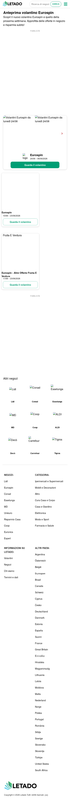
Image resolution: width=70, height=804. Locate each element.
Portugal (39, 719)
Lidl (6, 481)
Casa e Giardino (43, 506)
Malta (38, 694)
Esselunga (9, 500)
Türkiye (38, 757)
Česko (38, 605)
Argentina (40, 554)
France (38, 643)
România (39, 725)
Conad (7, 493)
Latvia (38, 681)
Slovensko (40, 744)
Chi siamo (9, 570)
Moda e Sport (42, 519)
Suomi (38, 636)
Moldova (39, 687)
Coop (7, 525)
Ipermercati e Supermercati (49, 481)
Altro (37, 493)
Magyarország (42, 668)
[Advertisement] (35, 68)
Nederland (40, 700)
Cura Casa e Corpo (45, 500)
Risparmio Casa (12, 519)
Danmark (39, 617)
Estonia (39, 624)
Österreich (40, 560)
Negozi (7, 564)
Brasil (38, 579)
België (38, 567)
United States (42, 763)
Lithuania (39, 675)
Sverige (39, 738)
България (40, 573)
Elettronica (40, 513)
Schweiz (39, 592)
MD (6, 506)
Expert (7, 538)
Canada (39, 586)
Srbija (38, 732)
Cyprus (38, 598)
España (39, 630)
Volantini (8, 558)
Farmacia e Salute (44, 525)
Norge (38, 706)
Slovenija (39, 751)
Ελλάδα (40, 655)
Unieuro (8, 513)
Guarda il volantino (35, 165)
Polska (38, 713)
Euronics (8, 532)
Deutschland (41, 611)
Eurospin (36, 155)
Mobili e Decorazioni (45, 487)
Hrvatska (39, 662)
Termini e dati (11, 577)
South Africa (41, 770)
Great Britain (41, 649)
